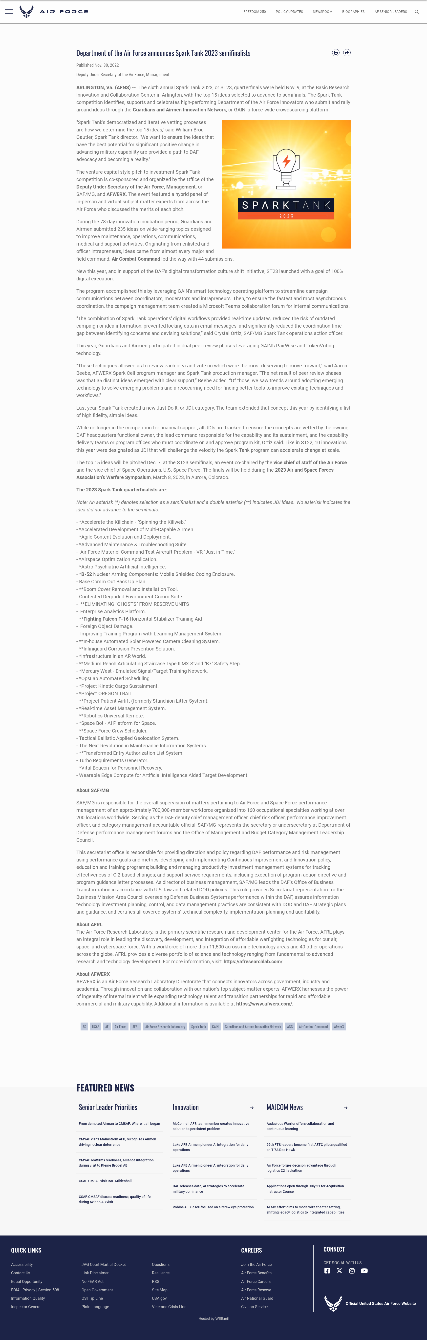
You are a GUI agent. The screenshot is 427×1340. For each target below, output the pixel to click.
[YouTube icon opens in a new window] (364, 1271)
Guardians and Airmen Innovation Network (179, 110)
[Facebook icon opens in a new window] (327, 1271)
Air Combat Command (136, 259)
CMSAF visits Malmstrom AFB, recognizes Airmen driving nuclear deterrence (117, 1141)
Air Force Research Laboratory (165, 1026)
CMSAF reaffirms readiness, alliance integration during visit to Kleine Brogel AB (116, 1162)
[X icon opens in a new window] (339, 1271)
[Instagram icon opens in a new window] (352, 1271)
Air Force (120, 1026)
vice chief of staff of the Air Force (310, 462)
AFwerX (339, 1026)
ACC (290, 1026)
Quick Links (26, 1249)
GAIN (215, 1026)
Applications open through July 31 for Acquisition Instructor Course (305, 1188)
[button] (8, 11)
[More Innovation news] (252, 1108)
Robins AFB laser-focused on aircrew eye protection (213, 1207)
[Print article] (336, 52)
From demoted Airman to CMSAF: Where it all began (119, 1124)
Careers (251, 1249)
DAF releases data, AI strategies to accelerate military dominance (208, 1188)
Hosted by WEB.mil (214, 1318)
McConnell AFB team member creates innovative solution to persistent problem (211, 1126)
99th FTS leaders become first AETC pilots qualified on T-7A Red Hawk (307, 1147)
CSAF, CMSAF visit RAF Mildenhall (105, 1181)
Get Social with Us (342, 1262)
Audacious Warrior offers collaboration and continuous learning (300, 1126)
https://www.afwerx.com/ (264, 1004)
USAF (95, 1026)
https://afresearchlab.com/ (253, 961)
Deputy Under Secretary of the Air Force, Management (136, 187)
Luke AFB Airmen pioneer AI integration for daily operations (210, 1147)
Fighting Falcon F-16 (106, 619)
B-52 (86, 574)
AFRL (135, 1026)
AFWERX (116, 194)
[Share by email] (347, 52)
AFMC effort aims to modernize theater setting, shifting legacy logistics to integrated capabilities (305, 1209)
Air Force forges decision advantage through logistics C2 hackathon (301, 1167)
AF (106, 1026)
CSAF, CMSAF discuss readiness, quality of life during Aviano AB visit (115, 1199)
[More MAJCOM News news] (346, 1108)
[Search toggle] (417, 11)
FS (84, 1026)
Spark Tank (198, 1026)
